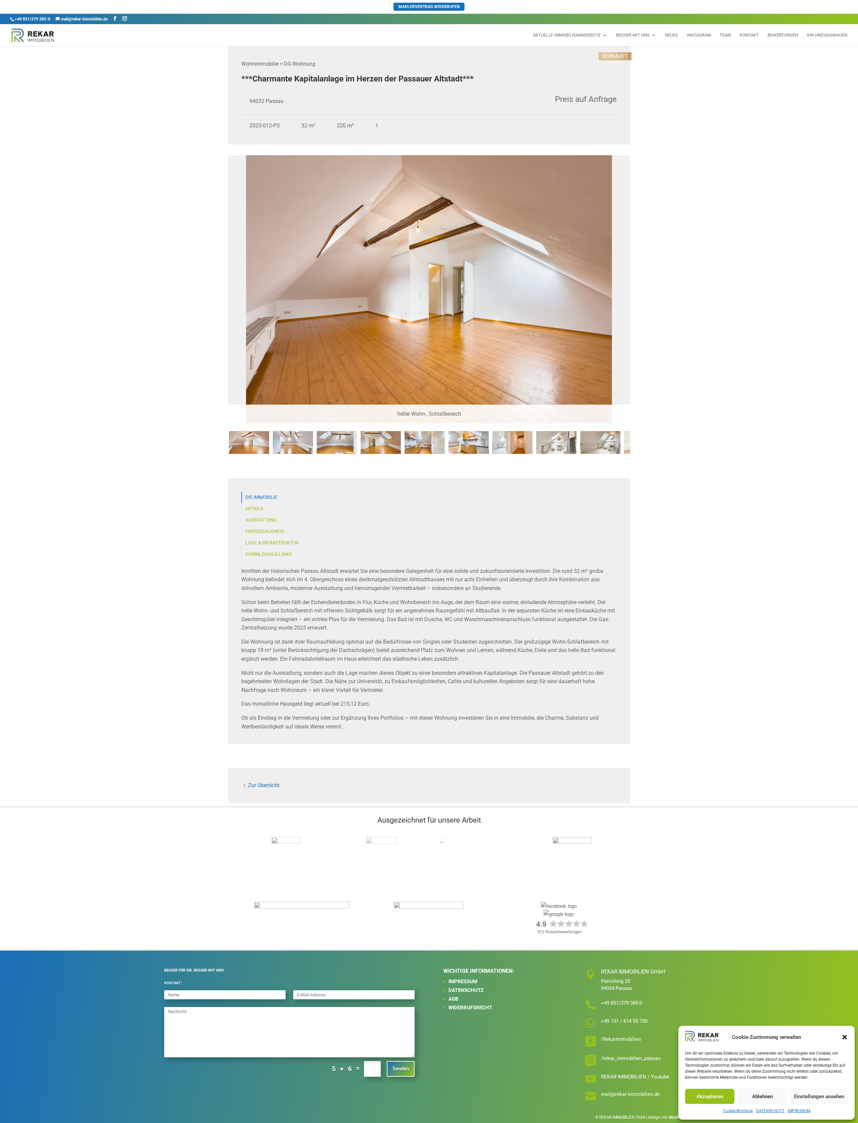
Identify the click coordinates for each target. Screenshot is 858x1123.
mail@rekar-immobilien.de (630, 1094)
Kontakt (749, 35)
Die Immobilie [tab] (261, 497)
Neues (671, 35)
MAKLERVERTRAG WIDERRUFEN (429, 6)
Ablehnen (762, 1097)
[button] (844, 1037)
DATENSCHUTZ (770, 1111)
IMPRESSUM (799, 1111)
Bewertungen (783, 35)
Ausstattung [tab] (261, 520)
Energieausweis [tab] (264, 531)
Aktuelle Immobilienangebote (567, 35)
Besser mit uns (633, 35)
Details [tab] (254, 509)
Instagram (699, 35)
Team (725, 35)
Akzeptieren (709, 1097)
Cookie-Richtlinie (738, 1111)
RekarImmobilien (622, 1039)
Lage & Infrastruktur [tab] (272, 543)
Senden (400, 1069)
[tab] (249, 442)
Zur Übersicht (264, 785)
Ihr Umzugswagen (827, 35)
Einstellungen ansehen (819, 1097)
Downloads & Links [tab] (268, 554)
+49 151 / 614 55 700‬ (624, 1021)
